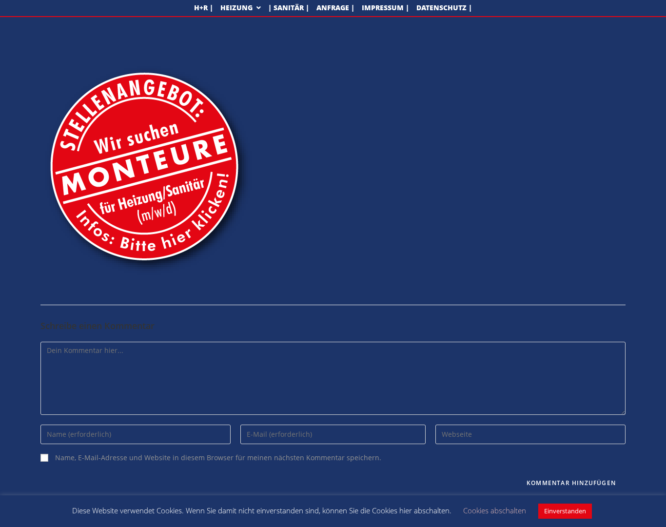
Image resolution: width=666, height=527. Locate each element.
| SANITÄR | (288, 8)
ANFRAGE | (335, 8)
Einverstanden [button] (565, 511)
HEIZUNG (237, 8)
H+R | (203, 8)
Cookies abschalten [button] (494, 510)
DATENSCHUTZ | (444, 8)
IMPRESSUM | (385, 8)
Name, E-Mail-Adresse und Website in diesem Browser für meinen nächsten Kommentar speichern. (218, 458)
